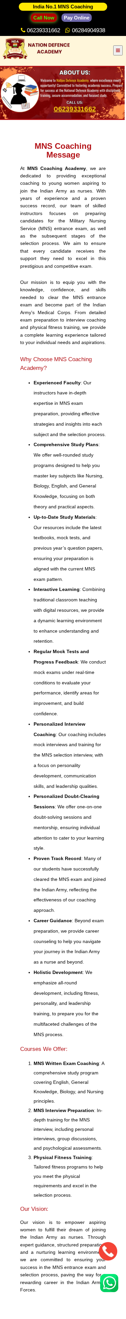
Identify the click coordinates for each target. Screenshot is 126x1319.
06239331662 (44, 30)
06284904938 (88, 30)
